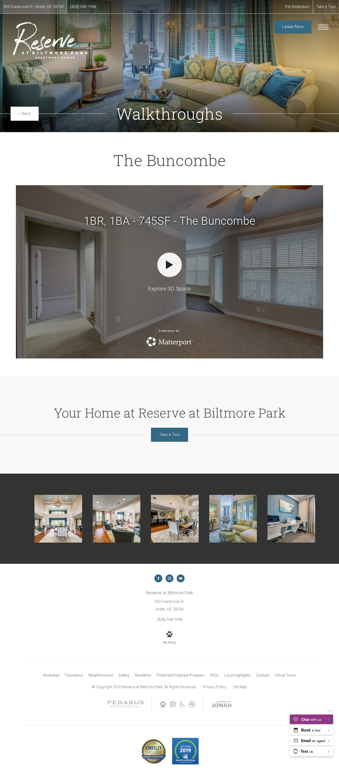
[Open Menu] (323, 27)
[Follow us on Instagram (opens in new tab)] (169, 578)
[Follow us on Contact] (181, 578)
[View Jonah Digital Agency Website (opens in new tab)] (221, 705)
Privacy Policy (214, 687)
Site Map (240, 687)
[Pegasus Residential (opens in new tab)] (126, 706)
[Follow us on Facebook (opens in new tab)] (158, 578)
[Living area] (233, 519)
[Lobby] (58, 519)
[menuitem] (51, 675)
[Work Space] (291, 519)
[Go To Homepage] (50, 39)
